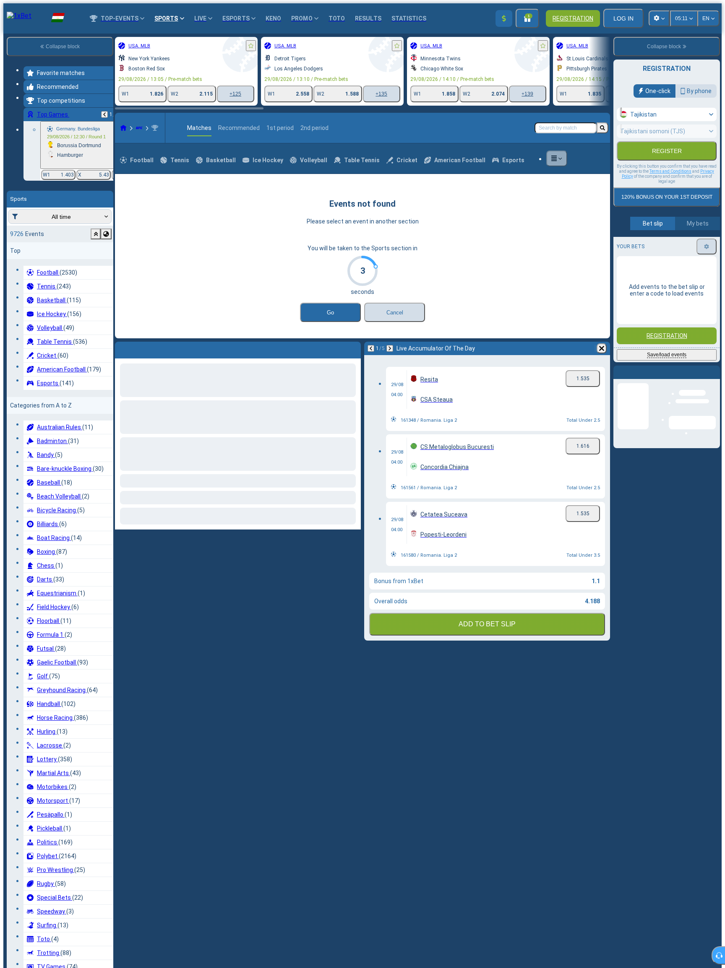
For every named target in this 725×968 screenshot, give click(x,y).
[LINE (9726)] (123, 127)
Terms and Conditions (670, 189)
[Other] (556, 158)
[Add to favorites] (251, 45)
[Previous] (104, 114)
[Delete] (352, 348)
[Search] (602, 127)
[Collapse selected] (96, 233)
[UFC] (139, 127)
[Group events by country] (106, 233)
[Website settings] (659, 18)
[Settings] (706, 264)
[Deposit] (504, 18)
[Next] (143, 348)
